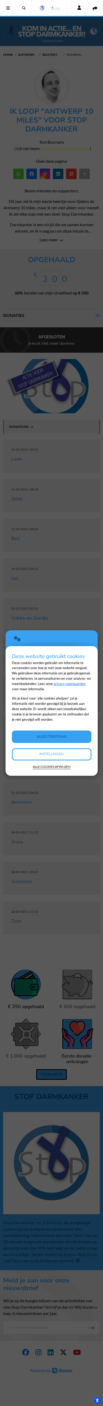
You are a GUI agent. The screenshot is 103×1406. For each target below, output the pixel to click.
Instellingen (51, 754)
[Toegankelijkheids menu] (97, 1400)
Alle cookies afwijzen (52, 766)
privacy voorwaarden (70, 684)
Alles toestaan (52, 736)
